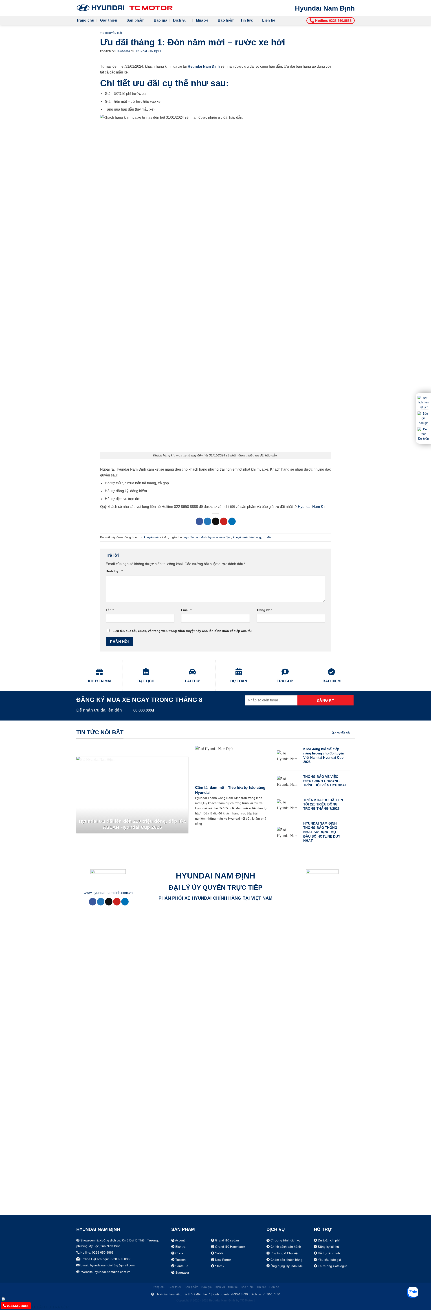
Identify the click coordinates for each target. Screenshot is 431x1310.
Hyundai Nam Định (325, 8)
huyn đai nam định (195, 537)
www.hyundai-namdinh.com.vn (108, 893)
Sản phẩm (136, 20)
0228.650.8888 (17, 1306)
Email (186, 610)
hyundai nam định (219, 537)
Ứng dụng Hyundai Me (286, 1266)
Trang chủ (85, 20)
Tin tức (246, 20)
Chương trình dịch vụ (285, 1240)
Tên (110, 610)
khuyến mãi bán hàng (247, 537)
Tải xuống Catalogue (332, 1266)
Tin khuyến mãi (111, 33)
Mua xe (202, 20)
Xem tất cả (341, 733)
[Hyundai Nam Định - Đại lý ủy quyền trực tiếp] (124, 7)
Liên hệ (268, 20)
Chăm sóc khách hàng (286, 1259)
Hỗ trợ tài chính (329, 1253)
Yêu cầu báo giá (329, 1259)
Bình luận (114, 571)
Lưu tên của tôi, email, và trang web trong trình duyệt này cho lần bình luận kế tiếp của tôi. (183, 631)
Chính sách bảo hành (285, 1246)
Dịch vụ (180, 20)
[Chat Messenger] (7, 1299)
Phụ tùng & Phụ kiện (284, 1253)
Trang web (265, 610)
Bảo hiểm (226, 20)
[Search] (299, 20)
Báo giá (160, 20)
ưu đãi (267, 537)
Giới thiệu (108, 20)
